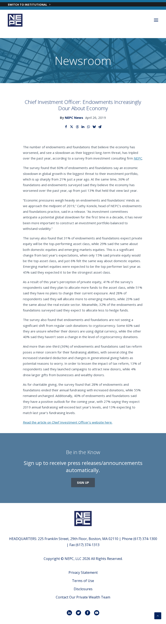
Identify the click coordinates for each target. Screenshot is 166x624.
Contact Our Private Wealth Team (83, 597)
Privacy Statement (83, 572)
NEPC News (74, 117)
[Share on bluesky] (94, 126)
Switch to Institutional (27, 4)
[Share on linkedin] (83, 126)
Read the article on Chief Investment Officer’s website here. (67, 422)
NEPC (138, 158)
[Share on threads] (77, 126)
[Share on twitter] (71, 126)
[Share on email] (99, 126)
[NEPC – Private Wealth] (15, 20)
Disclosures (83, 589)
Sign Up (83, 482)
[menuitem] (83, 4)
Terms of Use (83, 580)
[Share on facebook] (66, 126)
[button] (156, 20)
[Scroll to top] (157, 615)
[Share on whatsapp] (88, 126)
